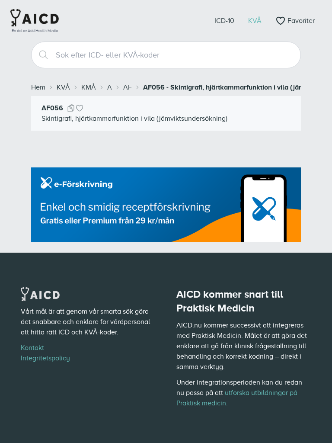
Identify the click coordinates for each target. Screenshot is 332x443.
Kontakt (32, 348)
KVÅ (63, 87)
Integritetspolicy (45, 358)
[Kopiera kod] (71, 108)
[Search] (40, 55)
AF (127, 87)
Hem (38, 87)
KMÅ (88, 87)
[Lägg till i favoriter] (79, 108)
